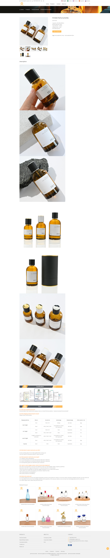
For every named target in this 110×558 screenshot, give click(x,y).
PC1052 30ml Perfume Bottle (27, 526)
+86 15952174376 (37, 0)
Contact (58, 4)
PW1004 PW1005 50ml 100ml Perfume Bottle (82, 527)
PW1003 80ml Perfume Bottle (64, 526)
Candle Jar (21, 544)
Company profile (47, 537)
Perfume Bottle (35, 9)
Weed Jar (21, 546)
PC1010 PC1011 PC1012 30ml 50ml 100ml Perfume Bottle (82, 505)
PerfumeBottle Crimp (59, 35)
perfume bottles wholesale (74, 553)
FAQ (45, 542)
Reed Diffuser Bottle (23, 540)
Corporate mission (48, 540)
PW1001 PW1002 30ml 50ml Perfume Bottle (46, 527)
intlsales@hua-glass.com (26, 0)
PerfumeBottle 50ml (69, 35)
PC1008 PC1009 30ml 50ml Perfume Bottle (64, 505)
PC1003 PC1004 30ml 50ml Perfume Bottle (46, 505)
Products (52, 4)
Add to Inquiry (57, 31)
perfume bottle (34, 553)
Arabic (70, 1)
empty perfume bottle (61, 553)
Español (82, 1)
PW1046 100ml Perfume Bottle (27, 504)
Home (47, 4)
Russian (88, 1)
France (76, 1)
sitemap (63, 551)
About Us (64, 4)
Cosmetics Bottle (23, 542)
